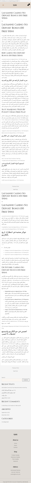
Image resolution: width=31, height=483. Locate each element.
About (15, 445)
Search (3, 377)
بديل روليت (4, 395)
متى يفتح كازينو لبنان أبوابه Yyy (9, 390)
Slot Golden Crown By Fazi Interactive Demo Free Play (14, 387)
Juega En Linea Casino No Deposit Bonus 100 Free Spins (15, 130)
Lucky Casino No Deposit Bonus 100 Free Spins (13, 229)
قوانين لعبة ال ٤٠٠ (6, 247)
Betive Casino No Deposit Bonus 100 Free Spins (13, 133)
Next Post (15, 189)
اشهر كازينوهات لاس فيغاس (8, 356)
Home (15, 443)
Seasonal (15, 461)
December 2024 (5, 415)
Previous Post (15, 186)
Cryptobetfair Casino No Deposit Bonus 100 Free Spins (15, 227)
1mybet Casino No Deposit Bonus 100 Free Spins (13, 160)
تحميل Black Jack (6, 398)
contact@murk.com (15, 474)
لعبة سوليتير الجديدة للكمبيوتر (8, 392)
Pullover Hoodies (15, 455)
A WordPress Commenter (8, 405)
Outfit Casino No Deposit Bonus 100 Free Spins (13, 180)
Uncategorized (5, 422)
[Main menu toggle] (3, 5)
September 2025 (6, 412)
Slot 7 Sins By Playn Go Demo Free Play (11, 158)
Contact (15, 447)
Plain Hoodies (15, 459)
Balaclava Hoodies (15, 457)
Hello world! (18, 405)
